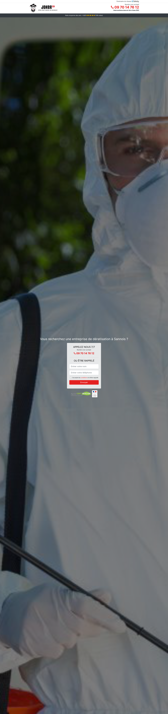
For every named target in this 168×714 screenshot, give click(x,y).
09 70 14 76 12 (126, 7)
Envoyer (84, 382)
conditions (84, 377)
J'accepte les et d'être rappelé (85, 377)
